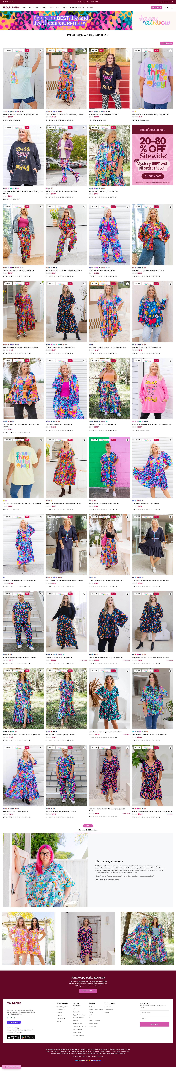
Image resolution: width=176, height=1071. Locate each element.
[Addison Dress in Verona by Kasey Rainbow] (47, 344)
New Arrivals (61, 1010)
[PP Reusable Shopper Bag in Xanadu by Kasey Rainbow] (18, 111)
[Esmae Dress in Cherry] (135, 654)
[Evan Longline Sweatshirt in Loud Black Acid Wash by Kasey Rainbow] (4, 188)
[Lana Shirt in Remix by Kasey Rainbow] (135, 267)
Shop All (64, 7)
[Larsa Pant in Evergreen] (106, 421)
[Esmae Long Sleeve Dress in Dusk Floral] (145, 654)
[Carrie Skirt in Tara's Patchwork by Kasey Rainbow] (90, 577)
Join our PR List (77, 1029)
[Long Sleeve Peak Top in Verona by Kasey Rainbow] (90, 654)
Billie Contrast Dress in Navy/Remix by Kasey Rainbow (64, 580)
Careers (107, 1012)
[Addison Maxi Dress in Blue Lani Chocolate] (61, 344)
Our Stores (108, 1007)
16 (56, 120)
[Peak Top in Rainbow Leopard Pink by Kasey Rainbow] (92, 654)
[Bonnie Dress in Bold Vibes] (15, 731)
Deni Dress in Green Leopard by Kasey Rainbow (105, 732)
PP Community (9, 2)
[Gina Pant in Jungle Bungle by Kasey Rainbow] (4, 267)
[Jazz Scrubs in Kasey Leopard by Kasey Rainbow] (4, 654)
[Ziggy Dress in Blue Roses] (135, 500)
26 (68, 120)
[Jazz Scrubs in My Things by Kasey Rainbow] (8, 654)
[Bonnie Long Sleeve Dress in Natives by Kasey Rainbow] (4, 731)
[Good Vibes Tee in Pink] (6, 111)
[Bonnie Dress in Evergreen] (13, 731)
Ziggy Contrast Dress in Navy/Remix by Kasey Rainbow (150, 580)
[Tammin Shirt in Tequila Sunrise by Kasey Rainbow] (104, 188)
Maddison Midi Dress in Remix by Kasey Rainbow (19, 580)
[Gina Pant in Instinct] (6, 267)
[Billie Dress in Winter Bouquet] (51, 111)
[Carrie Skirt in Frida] (92, 577)
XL (11, 120)
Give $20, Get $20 (78, 1018)
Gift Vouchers (61, 1018)
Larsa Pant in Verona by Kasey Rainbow (59, 657)
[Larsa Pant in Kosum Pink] (99, 421)
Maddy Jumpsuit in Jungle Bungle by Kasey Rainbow (64, 270)
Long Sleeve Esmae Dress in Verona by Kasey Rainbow (150, 657)
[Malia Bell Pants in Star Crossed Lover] (51, 188)
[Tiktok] (11, 1017)
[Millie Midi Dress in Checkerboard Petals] (51, 500)
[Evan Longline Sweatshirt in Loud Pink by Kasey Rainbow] (18, 188)
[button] (11, 1067)
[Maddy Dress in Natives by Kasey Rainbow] (49, 267)
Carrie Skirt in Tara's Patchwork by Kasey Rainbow (106, 580)
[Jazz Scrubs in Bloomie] (6, 654)
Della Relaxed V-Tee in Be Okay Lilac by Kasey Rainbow (150, 114)
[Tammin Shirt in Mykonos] (92, 188)
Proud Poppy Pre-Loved (64, 1007)
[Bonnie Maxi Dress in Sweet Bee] (8, 731)
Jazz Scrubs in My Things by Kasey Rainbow (61, 811)
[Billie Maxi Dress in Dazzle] (56, 111)
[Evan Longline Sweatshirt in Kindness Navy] (15, 188)
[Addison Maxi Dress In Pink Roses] (51, 344)
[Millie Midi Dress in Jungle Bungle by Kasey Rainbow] (47, 500)
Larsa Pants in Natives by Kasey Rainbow (103, 424)
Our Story (91, 1007)
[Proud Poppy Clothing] (11, 7)
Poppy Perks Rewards (79, 1015)
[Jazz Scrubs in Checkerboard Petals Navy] (11, 654)
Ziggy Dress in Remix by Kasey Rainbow (145, 503)
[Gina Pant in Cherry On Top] (18, 267)
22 (63, 120)
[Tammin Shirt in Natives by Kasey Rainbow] (90, 188)
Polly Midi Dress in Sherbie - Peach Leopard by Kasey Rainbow (107, 810)
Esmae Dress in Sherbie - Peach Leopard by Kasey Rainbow (152, 811)
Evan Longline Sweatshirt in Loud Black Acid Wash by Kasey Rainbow (23, 192)
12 (52, 120)
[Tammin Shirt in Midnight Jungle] (99, 188)
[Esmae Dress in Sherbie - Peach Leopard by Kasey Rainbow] (140, 654)
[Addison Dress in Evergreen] (59, 344)
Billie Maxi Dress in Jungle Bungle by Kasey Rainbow (20, 347)
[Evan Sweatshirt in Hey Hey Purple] (8, 188)
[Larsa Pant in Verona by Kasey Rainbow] (97, 421)
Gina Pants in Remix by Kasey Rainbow (102, 270)
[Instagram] (14, 1017)
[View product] (22, 111)
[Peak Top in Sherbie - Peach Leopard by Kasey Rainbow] (95, 654)
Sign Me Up (155, 1024)
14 (54, 120)
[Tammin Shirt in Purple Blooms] (95, 188)
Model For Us (77, 1032)
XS (3, 120)
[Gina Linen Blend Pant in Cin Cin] (8, 267)
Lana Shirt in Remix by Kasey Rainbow (59, 424)
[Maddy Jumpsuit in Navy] (56, 267)
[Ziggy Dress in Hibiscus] (138, 500)
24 (65, 120)
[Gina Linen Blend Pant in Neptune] (15, 267)
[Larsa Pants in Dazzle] (104, 421)
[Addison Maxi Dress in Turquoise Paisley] (54, 344)
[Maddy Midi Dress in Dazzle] (51, 267)
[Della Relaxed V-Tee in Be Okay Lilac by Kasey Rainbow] (133, 111)
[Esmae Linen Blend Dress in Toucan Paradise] (142, 654)
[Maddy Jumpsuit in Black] (54, 267)
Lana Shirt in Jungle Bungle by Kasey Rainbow (148, 270)
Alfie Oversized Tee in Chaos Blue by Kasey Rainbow (20, 114)
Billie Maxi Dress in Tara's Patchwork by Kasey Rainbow (65, 114)
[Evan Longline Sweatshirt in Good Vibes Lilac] (13, 188)
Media (90, 1015)
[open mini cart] (172, 7)
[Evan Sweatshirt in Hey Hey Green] (11, 188)
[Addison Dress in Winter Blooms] (49, 344)
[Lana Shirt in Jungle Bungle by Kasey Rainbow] (133, 267)
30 (73, 120)
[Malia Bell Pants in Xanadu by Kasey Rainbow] (47, 188)
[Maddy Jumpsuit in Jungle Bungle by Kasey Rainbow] (47, 267)
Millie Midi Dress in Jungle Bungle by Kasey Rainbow (63, 503)
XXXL (18, 120)
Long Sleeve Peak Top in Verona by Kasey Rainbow (106, 657)
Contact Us (76, 1012)
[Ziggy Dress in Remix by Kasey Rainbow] (133, 500)
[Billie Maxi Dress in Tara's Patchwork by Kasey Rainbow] (47, 111)
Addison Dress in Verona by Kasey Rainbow (60, 347)
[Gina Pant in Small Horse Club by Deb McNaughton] (20, 267)
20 (61, 120)
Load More (88, 826)
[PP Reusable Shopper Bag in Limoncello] (13, 111)
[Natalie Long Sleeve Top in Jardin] (8, 421)
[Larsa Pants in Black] (95, 421)
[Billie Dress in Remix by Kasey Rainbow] (54, 111)
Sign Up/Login (156, 7)
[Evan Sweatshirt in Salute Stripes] (6, 188)
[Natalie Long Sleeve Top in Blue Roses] (6, 421)
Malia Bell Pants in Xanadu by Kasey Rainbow (61, 191)
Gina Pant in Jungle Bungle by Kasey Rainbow (18, 270)
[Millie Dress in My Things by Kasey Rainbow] (49, 500)
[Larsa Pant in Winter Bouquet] (102, 421)
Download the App (78, 1035)
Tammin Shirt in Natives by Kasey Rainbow (103, 191)
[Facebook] (7, 1017)
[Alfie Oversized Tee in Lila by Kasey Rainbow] (90, 111)
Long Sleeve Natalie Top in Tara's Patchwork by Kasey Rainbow (21, 426)
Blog (90, 1018)
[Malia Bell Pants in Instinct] (49, 188)
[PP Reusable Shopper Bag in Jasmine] (8, 111)
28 (70, 120)
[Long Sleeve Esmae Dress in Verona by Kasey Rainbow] (133, 654)
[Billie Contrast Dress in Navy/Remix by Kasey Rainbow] (59, 111)
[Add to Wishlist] (41, 50)
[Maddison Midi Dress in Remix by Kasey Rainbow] (4, 577)
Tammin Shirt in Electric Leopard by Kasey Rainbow (149, 734)
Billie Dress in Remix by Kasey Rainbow (16, 811)
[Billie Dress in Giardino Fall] (49, 111)
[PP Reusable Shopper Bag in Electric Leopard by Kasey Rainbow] (15, 111)
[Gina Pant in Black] (13, 267)
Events (59, 1021)
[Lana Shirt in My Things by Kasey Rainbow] (142, 267)
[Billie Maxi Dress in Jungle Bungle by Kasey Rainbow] (61, 111)
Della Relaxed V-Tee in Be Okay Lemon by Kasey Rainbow (22, 503)
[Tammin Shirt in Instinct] (102, 188)
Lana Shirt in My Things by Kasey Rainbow (146, 347)
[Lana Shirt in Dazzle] (138, 267)
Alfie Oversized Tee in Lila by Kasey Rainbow (104, 114)
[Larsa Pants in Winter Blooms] (92, 421)
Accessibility (92, 1026)
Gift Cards (89, 7)
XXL (14, 120)
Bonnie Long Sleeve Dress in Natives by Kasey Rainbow (21, 734)
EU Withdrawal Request (80, 1026)
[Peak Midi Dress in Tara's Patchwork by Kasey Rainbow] (90, 344)
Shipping (75, 1020)
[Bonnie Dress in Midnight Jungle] (11, 731)
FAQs (74, 1009)
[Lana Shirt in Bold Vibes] (145, 267)
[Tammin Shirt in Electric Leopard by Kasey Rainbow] (97, 188)
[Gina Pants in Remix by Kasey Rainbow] (90, 267)
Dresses (59, 1012)
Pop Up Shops (109, 1010)
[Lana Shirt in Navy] (140, 267)
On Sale (59, 1015)
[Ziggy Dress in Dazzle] (140, 500)
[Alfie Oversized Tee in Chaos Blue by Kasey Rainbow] (4, 111)
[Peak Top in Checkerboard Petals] (97, 654)
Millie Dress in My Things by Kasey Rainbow (104, 503)
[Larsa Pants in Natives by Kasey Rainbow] (90, 421)
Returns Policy (77, 1023)
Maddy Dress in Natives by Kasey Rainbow (60, 734)
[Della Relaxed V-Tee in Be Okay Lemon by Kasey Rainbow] (135, 111)
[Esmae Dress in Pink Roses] (138, 654)
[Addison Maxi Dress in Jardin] (56, 344)
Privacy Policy (93, 1023)
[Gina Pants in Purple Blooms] (11, 267)
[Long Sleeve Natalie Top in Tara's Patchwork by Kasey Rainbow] (4, 421)
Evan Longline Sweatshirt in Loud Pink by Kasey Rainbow (151, 424)
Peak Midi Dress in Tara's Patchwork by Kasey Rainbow (107, 347)
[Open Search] (165, 7)
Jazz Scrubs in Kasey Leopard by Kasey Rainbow (19, 657)
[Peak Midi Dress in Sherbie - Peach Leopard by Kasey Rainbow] (92, 344)
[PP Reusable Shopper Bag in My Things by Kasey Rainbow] (11, 111)
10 (50, 120)
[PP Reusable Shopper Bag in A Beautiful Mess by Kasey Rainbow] (20, 111)
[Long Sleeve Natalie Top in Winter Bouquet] (11, 421)
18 (58, 120)
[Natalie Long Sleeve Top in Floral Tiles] (13, 421)
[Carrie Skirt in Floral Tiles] (95, 577)
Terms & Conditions (94, 1020)
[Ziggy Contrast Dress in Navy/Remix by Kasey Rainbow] (142, 500)
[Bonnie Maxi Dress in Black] (6, 731)
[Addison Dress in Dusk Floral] (63, 344)
